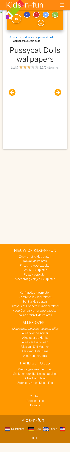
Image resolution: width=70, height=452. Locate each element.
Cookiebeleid (35, 401)
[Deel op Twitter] (46, 15)
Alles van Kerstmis (35, 356)
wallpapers (29, 37)
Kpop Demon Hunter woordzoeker (35, 310)
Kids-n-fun (24, 5)
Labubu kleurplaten (35, 270)
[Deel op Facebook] (27, 15)
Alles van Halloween (35, 342)
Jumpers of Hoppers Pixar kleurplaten (35, 306)
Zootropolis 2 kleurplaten (35, 297)
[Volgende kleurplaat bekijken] (56, 92)
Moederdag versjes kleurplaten (35, 279)
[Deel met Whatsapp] (55, 15)
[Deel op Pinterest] (36, 15)
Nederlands (17, 429)
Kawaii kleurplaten (35, 261)
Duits (37, 429)
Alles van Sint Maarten (35, 346)
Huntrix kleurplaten (35, 301)
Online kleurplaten (35, 378)
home (15, 37)
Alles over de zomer (35, 333)
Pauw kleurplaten (35, 274)
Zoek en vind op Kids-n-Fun (35, 383)
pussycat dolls (46, 37)
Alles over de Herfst (35, 337)
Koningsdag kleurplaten (35, 292)
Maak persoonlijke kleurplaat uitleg (35, 374)
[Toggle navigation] (62, 5)
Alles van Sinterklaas (35, 351)
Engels (53, 429)
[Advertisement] (35, 105)
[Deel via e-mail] (41, 23)
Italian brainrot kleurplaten (35, 315)
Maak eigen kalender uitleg (35, 369)
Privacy (35, 405)
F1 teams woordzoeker (35, 265)
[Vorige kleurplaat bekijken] (13, 92)
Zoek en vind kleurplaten (35, 256)
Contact (35, 396)
